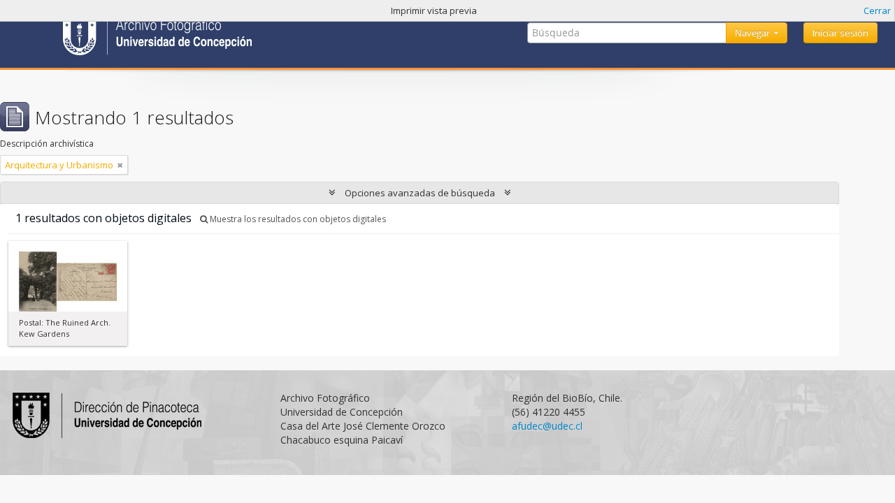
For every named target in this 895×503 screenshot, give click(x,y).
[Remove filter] (120, 165)
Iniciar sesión (840, 33)
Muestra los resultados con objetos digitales (297, 219)
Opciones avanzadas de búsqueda (420, 193)
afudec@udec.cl (547, 425)
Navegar (753, 33)
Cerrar (877, 10)
